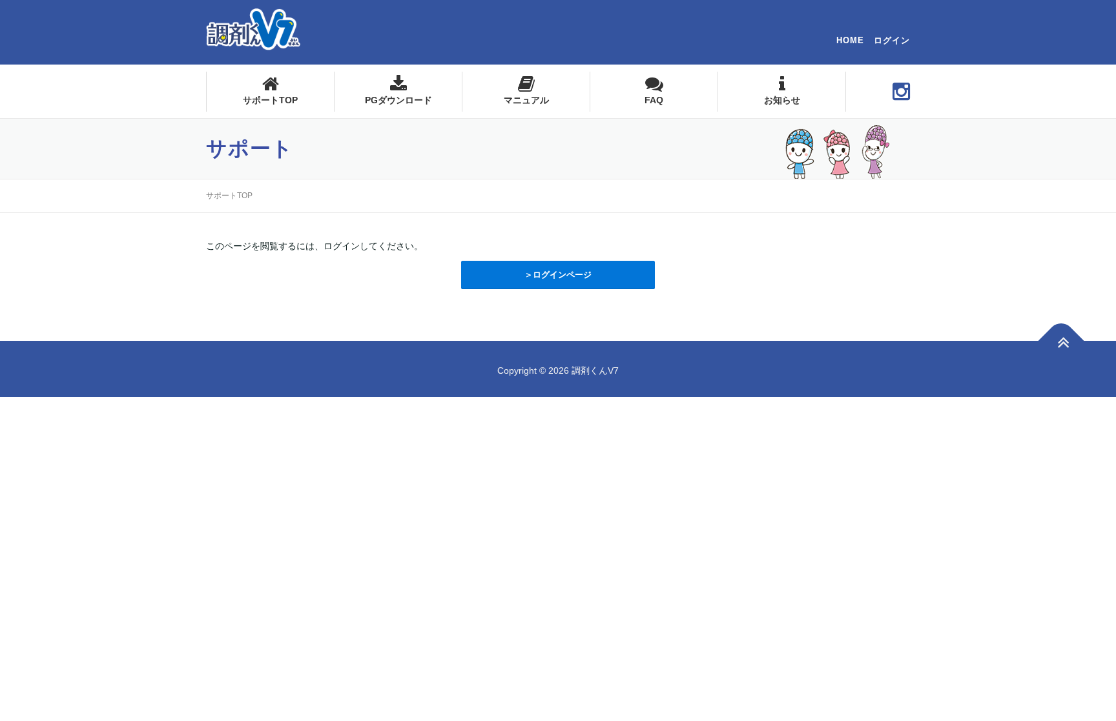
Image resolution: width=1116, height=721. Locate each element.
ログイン (892, 40)
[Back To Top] (1061, 340)
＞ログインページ (558, 274)
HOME (850, 40)
